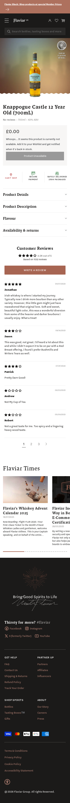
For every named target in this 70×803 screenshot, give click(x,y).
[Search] (9, 31)
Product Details (16, 194)
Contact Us (11, 670)
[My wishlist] (56, 20)
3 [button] (39, 444)
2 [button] (31, 444)
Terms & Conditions (15, 750)
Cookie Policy (12, 764)
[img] (12, 284)
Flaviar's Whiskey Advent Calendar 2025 (25, 510)
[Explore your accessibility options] (7, 782)
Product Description (19, 206)
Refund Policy (12, 682)
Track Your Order (14, 688)
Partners (42, 664)
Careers (42, 712)
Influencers (44, 676)
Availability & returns (21, 230)
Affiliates (42, 670)
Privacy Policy (12, 757)
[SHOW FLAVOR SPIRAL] (62, 46)
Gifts (7, 718)
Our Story (43, 706)
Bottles (8, 706)
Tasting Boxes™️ (14, 712)
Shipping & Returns (15, 676)
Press (40, 718)
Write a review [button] (35, 270)
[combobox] (35, 31)
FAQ (6, 664)
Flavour (9, 218)
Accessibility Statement (18, 770)
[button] (6, 20)
